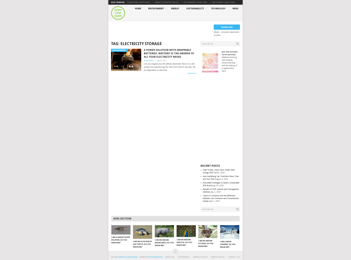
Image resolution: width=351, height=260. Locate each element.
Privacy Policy (200, 257)
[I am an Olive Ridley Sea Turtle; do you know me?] (142, 232)
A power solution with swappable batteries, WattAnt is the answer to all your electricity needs (169, 53)
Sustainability (195, 8)
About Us (169, 257)
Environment (156, 8)
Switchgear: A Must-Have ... (224, 2)
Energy (175, 8)
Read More (192, 73)
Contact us (234, 257)
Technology (218, 8)
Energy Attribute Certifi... (167, 2)
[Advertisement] (161, 31)
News (236, 8)
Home (138, 8)
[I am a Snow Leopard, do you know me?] (229, 232)
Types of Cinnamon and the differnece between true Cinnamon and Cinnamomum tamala (221, 198)
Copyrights (184, 257)
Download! (227, 27)
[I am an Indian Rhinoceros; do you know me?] (164, 231)
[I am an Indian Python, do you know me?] (207, 231)
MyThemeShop (155, 257)
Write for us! (218, 257)
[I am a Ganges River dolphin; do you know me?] (121, 230)
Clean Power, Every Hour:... (139, 2)
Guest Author (149, 60)
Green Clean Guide (127, 257)
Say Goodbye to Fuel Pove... (195, 2)
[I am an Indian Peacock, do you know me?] (186, 231)
